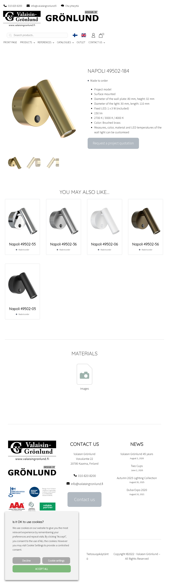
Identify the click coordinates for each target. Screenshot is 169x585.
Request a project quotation (113, 143)
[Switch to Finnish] (75, 35)
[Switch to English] (84, 35)
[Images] (84, 384)
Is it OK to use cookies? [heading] (28, 522)
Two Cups (137, 466)
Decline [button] (26, 560)
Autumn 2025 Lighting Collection (137, 478)
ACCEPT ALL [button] (41, 568)
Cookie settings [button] (56, 560)
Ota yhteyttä (72, 5)
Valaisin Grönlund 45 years (136, 454)
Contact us (84, 499)
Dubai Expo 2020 (137, 490)
